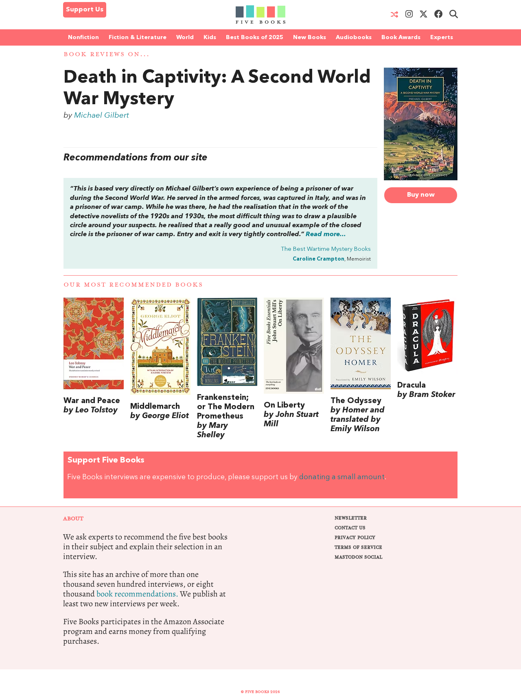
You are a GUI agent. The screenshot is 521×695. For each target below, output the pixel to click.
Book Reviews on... (106, 54)
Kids (210, 37)
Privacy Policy (355, 538)
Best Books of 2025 (254, 37)
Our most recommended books (133, 285)
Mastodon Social (358, 557)
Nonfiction (83, 37)
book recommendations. (137, 593)
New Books (309, 37)
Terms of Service (358, 547)
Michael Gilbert (101, 116)
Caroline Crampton (318, 259)
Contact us (350, 528)
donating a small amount (342, 477)
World (185, 37)
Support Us (84, 10)
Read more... (326, 234)
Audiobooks (354, 37)
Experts (441, 37)
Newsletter (351, 518)
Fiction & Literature (137, 37)
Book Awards (400, 37)
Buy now (421, 195)
